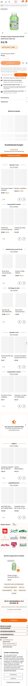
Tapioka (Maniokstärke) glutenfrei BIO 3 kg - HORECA (20, 468)
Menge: (3, 55)
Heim (2, 5)
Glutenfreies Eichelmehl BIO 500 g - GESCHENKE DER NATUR (7, 228)
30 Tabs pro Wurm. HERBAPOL (6, 396)
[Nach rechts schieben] (24, 199)
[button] (14, 92)
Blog (15, 590)
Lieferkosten (22, 590)
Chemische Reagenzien (10, 587)
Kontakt (14, 593)
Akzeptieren (13, 674)
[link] (23, 63)
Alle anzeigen (14, 251)
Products (7, 5)
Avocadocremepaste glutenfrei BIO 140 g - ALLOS (20, 356)
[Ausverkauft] (18, 570)
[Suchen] (9, 2)
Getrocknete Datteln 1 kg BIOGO (7, 189)
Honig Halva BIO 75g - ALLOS (7, 356)
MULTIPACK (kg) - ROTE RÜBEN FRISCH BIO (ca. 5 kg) (7, 507)
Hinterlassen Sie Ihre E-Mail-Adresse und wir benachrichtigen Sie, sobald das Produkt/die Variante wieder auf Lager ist (14, 69)
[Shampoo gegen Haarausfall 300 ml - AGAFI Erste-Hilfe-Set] (14, 566)
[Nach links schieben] (19, 199)
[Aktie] (26, 63)
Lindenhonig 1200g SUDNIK (19, 228)
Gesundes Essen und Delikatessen (14, 584)
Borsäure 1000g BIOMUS (19, 272)
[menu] (2, 2)
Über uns (21, 587)
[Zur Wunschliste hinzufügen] (18, 567)
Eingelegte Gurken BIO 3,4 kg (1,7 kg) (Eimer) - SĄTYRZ (19, 507)
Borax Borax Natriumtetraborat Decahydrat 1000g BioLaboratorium (20, 311)
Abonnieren (20, 74)
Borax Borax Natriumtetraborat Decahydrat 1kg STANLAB (7, 272)
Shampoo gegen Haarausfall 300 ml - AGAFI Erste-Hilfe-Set (14, 576)
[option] (14, 21)
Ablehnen (13, 678)
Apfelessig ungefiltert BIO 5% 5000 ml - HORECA (7, 468)
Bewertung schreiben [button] (14, 155)
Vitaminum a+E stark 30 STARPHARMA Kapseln (20, 396)
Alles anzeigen (15, 524)
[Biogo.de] (5, 531)
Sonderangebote (7, 590)
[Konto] (6, 2)
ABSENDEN (14, 620)
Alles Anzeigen (14, 167)
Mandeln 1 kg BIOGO (20, 188)
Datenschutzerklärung (10, 670)
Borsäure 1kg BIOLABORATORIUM (7, 310)
